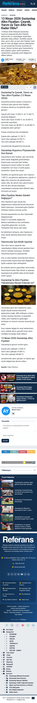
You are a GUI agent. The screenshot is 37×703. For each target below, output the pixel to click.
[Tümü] (34, 470)
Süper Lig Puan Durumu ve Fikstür (21, 685)
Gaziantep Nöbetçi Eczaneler (9, 584)
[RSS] (28, 574)
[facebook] (6, 625)
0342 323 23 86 (19, 563)
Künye (8, 669)
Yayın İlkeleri (18, 614)
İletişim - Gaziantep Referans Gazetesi (18, 610)
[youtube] (22, 625)
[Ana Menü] (34, 4)
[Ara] (32, 4)
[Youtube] (21, 574)
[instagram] (17, 625)
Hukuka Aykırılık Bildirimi (18, 608)
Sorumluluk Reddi (27, 612)
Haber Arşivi (25, 599)
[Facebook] (8, 574)
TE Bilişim (23, 619)
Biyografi (9, 664)
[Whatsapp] (25, 574)
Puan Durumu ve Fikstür (9, 595)
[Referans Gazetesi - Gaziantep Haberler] (13, 3)
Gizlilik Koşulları (12, 606)
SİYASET (20, 10)
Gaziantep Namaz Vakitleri (9, 589)
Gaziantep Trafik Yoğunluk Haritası (25, 589)
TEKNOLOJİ (13, 643)
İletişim (8, 671)
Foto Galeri (10, 653)
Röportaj (9, 662)
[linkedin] (33, 625)
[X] (11, 574)
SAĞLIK (12, 639)
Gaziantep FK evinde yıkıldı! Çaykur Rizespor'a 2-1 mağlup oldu (18, 699)
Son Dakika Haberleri (11, 599)
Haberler (4, 15)
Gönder (5, 440)
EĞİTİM (12, 648)
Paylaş (5, 87)
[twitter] (12, 625)
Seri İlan (9, 660)
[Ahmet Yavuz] (6, 411)
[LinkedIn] (18, 574)
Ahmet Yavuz (16, 410)
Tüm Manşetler (25, 594)
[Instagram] (15, 574)
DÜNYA (27, 10)
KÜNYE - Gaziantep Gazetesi (12, 612)
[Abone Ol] (34, 87)
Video (8, 655)
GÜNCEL (11, 10)
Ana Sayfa (9, 629)
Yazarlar (9, 657)
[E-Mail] (13, 413)
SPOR (11, 641)
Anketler (9, 667)
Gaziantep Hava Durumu (25, 584)
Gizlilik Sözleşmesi (23, 606)
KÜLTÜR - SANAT (15, 650)
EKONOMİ (12, 15)
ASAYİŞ (3, 10)
